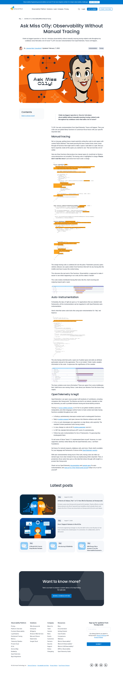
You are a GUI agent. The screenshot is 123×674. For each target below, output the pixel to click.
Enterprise (33, 628)
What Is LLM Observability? (65, 646)
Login (83, 9)
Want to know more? (28, 116)
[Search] (79, 9)
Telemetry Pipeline (16, 641)
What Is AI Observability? (65, 644)
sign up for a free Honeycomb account (76, 468)
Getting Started (62, 631)
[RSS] (105, 665)
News (49, 633)
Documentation (62, 628)
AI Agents (33, 631)
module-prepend (63, 419)
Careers (49, 631)
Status (49, 649)
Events (49, 636)
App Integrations (16, 656)
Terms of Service (32, 665)
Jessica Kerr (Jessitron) (33, 48)
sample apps (87, 465)
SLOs (12, 646)
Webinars (60, 639)
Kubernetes (33, 639)
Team (49, 628)
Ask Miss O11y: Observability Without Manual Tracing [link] (37, 18)
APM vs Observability (64, 649)
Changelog (50, 651)
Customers (50, 639)
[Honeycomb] (17, 9)
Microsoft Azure (35, 636)
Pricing (66, 9)
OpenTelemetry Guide (64, 651)
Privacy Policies (98, 637)
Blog (20, 18)
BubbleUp (14, 651)
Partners (49, 641)
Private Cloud (15, 644)
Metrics (13, 639)
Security (49, 644)
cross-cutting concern (66, 408)
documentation (75, 465)
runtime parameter (79, 427)
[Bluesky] (91, 665)
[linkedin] (96, 665)
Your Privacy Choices (64, 665)
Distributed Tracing (16, 636)
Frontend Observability (17, 631)
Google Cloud (34, 641)
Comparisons (62, 636)
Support (49, 646)
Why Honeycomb (35, 626)
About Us (50, 626)
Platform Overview (16, 628)
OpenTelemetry (15, 654)
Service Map (14, 649)
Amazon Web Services (36, 633)
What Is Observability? (64, 641)
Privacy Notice (53, 665)
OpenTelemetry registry (89, 450)
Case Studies (62, 633)
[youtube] (101, 665)
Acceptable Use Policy (43, 665)
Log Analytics (15, 633)
